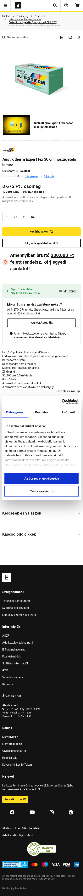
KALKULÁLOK (39, 322)
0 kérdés (49, 176)
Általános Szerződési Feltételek (21, 828)
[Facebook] (12, 812)
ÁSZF (5, 635)
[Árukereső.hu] (41, 848)
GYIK (5, 670)
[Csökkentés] (7, 217)
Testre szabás (39, 491)
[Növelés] (23, 217)
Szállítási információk (15, 663)
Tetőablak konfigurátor (16, 600)
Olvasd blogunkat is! (14, 750)
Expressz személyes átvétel (19, 614)
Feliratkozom (14, 799)
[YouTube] (32, 812)
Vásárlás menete (12, 677)
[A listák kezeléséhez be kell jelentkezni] (64, 37)
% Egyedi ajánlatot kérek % (41, 243)
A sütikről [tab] (68, 412)
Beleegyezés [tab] (14, 412)
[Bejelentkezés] (66, 5)
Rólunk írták (9, 757)
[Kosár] (77, 5)
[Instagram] (52, 812)
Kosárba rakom (40, 231)
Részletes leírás (65, 391)
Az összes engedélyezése (41, 478)
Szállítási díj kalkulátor (15, 607)
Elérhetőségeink (12, 743)
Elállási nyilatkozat (13, 649)
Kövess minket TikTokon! (17, 764)
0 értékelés (31, 176)
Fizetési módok (11, 656)
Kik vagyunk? (10, 736)
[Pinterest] (71, 812)
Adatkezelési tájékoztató (17, 642)
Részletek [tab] (41, 412)
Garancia (7, 684)
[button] (5, 5)
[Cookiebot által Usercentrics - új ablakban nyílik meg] (62, 401)
